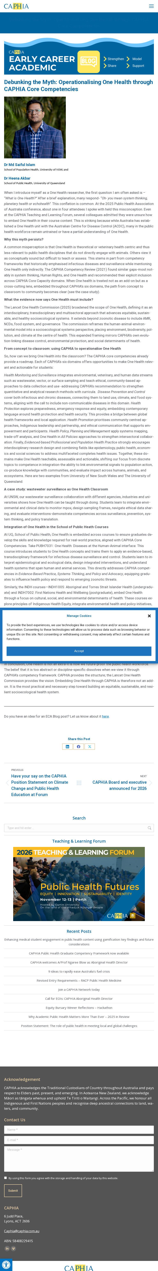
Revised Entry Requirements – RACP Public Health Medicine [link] (79, 980)
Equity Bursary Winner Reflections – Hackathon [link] (79, 1008)
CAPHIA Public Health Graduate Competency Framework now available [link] (79, 953)
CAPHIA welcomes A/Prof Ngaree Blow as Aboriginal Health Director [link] (79, 962)
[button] (149, 616)
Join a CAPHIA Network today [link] (79, 989)
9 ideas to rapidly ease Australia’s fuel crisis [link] (79, 971)
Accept (79, 651)
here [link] (105, 716)
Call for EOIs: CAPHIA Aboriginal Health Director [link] (79, 998)
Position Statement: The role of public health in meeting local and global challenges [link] (79, 1026)
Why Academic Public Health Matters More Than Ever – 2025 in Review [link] (79, 1017)
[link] (6, 1265)
